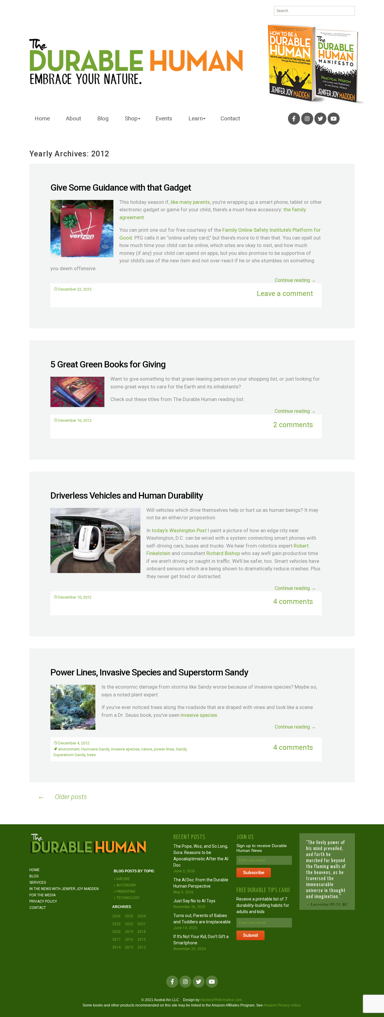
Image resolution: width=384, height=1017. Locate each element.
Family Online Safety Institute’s (256, 230)
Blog (103, 118)
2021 (141, 924)
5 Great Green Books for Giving (108, 364)
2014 (116, 947)
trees (91, 755)
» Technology (127, 898)
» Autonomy (125, 885)
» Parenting (124, 891)
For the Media (42, 895)
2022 (129, 924)
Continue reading (295, 280)
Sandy (181, 749)
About (73, 118)
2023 (116, 924)
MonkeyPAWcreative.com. (221, 1000)
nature (146, 749)
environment (69, 749)
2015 (141, 939)
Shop (131, 118)
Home (42, 118)
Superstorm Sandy (69, 755)
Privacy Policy (43, 901)
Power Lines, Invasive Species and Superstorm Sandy (149, 672)
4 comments (293, 602)
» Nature (122, 879)
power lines (164, 749)
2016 (129, 939)
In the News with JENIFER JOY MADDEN (64, 889)
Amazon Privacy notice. (282, 1005)
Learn (195, 118)
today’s (179, 530)
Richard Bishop (223, 553)
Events (163, 118)
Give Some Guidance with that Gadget (120, 187)
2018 (141, 932)
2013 (129, 947)
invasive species (198, 715)
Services (37, 882)
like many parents (190, 202)
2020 (116, 932)
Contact (230, 118)
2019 (129, 932)
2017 (116, 939)
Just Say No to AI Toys (194, 900)
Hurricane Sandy (95, 749)
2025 (129, 916)
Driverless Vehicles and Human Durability (126, 495)
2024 (141, 916)
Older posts (62, 796)
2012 (141, 947)
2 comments (293, 425)
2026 (116, 916)
